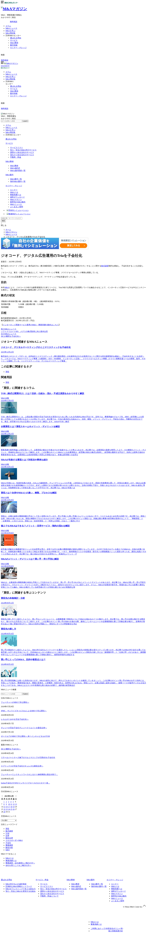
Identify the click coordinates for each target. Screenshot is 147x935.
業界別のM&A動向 (17, 202)
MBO (8, 850)
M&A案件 (10, 175)
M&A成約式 (15, 168)
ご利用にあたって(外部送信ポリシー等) (107, 928)
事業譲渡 (9, 845)
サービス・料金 (42, 880)
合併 (7, 836)
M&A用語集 (10, 33)
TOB (7, 833)
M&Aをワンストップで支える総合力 (21, 889)
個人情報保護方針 (115, 931)
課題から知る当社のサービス (22, 152)
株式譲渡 (105, 266)
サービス (13, 40)
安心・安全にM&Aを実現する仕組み (21, 891)
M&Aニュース (11, 28)
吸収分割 (9, 848)
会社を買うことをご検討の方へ (18, 865)
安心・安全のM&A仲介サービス (23, 150)
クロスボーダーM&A (14, 840)
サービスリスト (16, 148)
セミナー (13, 190)
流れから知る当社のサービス (22, 155)
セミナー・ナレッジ (18, 48)
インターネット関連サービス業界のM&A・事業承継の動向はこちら (31, 325)
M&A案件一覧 (16, 179)
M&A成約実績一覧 (17, 170)
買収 (7, 372)
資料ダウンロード (17, 197)
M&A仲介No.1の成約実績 (16, 884)
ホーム (8, 230)
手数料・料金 (15, 157)
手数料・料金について (49, 896)
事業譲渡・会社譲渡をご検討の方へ (20, 863)
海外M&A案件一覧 (17, 181)
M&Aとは (14, 192)
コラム (8, 26)
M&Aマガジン (16, 200)
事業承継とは (15, 195)
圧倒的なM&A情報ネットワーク (19, 886)
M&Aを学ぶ (10, 31)
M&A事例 (14, 43)
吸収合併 (9, 838)
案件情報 (13, 45)
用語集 (10, 79)
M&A (7, 287)
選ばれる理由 (15, 38)
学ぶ (10, 77)
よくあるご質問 (16, 207)
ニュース (11, 74)
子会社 (8, 843)
